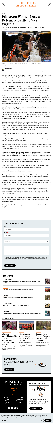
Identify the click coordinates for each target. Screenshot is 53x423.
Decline (40, 420)
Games (7, 402)
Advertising (20, 399)
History (14, 396)
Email (5, 232)
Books (7, 399)
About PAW (20, 397)
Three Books (6, 311)
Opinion (14, 394)
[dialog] (26, 418)
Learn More (9, 369)
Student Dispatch (7, 279)
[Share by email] (48, 71)
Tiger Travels (7, 397)
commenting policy (22, 258)
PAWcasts (7, 400)
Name (5, 226)
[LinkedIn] (17, 408)
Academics (5, 287)
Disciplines (13, 390)
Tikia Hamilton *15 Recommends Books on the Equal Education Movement (22, 313)
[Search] (49, 4)
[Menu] (3, 4)
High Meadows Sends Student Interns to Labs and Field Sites (18, 289)
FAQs (20, 402)
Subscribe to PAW (36, 408)
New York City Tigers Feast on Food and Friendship (16, 305)
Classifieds (7, 403)
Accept (48, 420)
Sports (3, 13)
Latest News (14, 388)
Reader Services (20, 400)
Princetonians (13, 392)
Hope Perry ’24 (9, 68)
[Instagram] (14, 408)
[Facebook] (11, 408)
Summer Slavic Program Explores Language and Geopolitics (18, 297)
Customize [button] (3, 420)
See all (48, 276)
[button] (50, 71)
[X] (9, 408)
